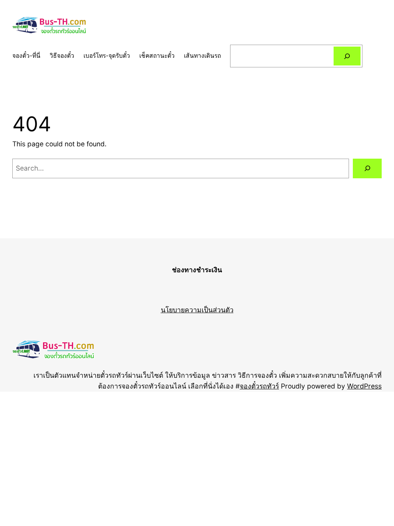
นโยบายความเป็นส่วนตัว (197, 310)
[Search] (347, 56)
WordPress (364, 386)
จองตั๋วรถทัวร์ (259, 386)
